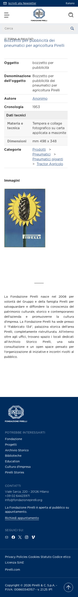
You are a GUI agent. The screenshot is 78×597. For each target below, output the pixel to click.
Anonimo (39, 98)
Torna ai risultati (20, 39)
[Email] (6, 537)
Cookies (34, 556)
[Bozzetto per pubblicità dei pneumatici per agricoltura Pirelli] (25, 227)
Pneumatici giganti (47, 159)
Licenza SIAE (14, 562)
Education (12, 461)
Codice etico (61, 556)
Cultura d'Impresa (18, 466)
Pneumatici (41, 154)
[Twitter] (20, 537)
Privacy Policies (16, 556)
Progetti (11, 444)
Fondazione (13, 438)
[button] (7, 15)
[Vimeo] (33, 537)
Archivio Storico (17, 450)
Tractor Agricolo (50, 164)
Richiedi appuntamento (22, 517)
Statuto (46, 556)
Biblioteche (13, 455)
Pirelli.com (12, 569)
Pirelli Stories (14, 472)
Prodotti (39, 149)
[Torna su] (68, 587)
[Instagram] (26, 537)
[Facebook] (13, 537)
